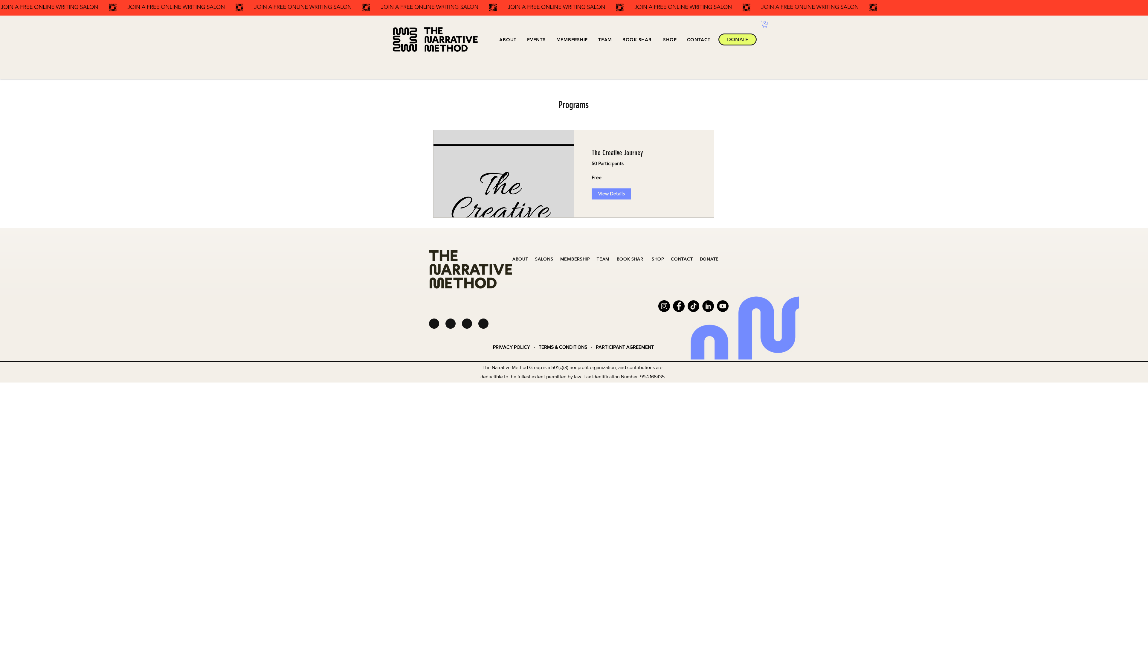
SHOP (658, 259)
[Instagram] (664, 306)
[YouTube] (723, 306)
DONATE (709, 259)
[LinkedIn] (708, 306)
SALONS (544, 259)
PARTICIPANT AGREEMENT (625, 347)
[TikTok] (693, 306)
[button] (536, 39)
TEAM (603, 259)
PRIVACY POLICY (511, 347)
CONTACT (682, 259)
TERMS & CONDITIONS (563, 347)
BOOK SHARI (631, 259)
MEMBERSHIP (575, 259)
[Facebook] (679, 306)
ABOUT (520, 259)
